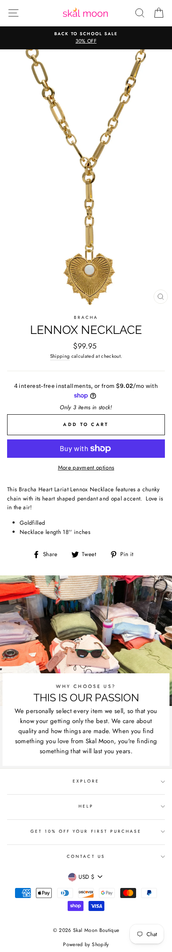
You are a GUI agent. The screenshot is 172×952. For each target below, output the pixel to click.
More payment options (86, 467)
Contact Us (86, 856)
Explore (86, 781)
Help (86, 806)
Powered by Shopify (86, 944)
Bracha (86, 317)
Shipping (60, 356)
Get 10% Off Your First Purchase (86, 831)
